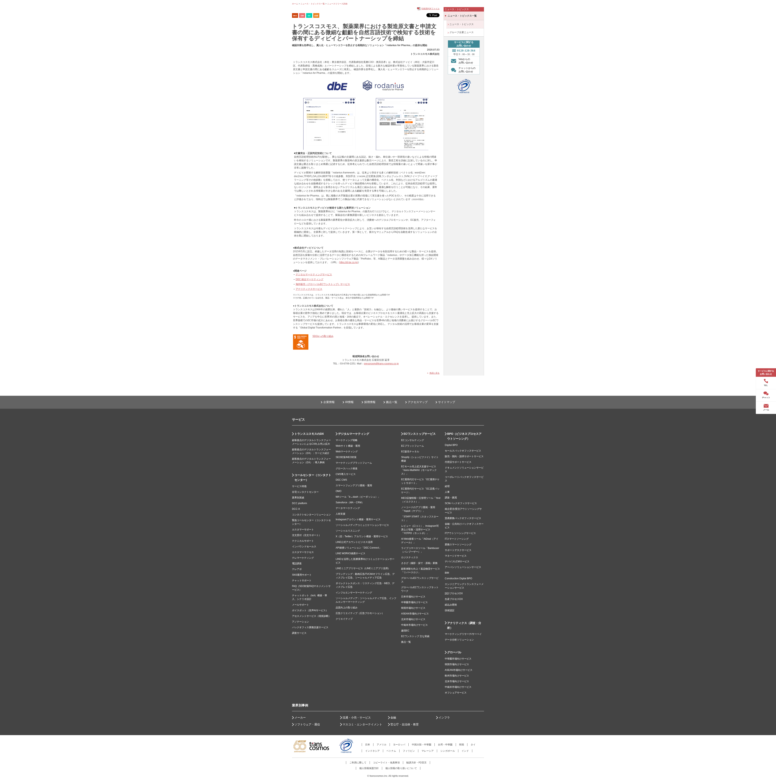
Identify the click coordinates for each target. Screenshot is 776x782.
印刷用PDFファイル (430, 8)
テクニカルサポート (303, 540)
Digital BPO (451, 445)
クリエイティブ (344, 618)
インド (465, 750)
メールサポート (300, 604)
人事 (447, 492)
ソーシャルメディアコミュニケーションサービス (362, 525)
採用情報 (369, 402)
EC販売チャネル (410, 451)
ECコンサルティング (412, 440)
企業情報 (329, 402)
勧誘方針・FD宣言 (416, 762)
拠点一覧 (391, 402)
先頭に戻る (434, 373)
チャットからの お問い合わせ (467, 70)
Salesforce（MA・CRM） (350, 502)
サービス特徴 (299, 486)
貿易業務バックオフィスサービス (463, 518)
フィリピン (409, 750)
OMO (338, 491)
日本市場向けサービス (413, 596)
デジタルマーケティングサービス (314, 274)
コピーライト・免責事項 (386, 762)
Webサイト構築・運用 (348, 445)
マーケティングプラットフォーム (354, 462)
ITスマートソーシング (457, 538)
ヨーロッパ (399, 744)
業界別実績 (298, 497)
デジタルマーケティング (353, 433)
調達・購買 (451, 497)
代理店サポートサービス (458, 462)
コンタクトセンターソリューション (311, 514)
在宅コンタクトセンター (305, 492)
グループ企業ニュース (461, 32)
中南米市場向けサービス (414, 625)
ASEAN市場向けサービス (415, 613)
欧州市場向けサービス (457, 675)
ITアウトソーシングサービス (460, 533)
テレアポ (297, 569)
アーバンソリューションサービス (463, 567)
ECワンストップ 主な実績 (415, 636)
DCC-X (296, 509)
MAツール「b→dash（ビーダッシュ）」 (358, 496)
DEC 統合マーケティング (309, 279)
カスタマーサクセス (303, 552)
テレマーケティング (303, 557)
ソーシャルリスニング (348, 530)
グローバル (454, 652)
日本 (367, 744)
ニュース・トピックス (461, 24)
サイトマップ (446, 402)
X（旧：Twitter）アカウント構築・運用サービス (362, 536)
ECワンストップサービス (420, 433)
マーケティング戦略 (346, 440)
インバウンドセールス (304, 546)
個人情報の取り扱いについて (401, 768)
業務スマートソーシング (458, 544)
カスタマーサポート (303, 529)
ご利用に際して (357, 762)
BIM (447, 572)
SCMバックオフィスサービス (461, 503)
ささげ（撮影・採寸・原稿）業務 (419, 563)
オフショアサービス (456, 692)
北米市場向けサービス (413, 619)
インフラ (444, 717)
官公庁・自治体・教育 (404, 724)
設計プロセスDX (454, 593)
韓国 (461, 744)
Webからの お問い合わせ (466, 61)
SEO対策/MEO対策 (346, 457)
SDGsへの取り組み (322, 336)
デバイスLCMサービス (457, 561)
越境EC (405, 630)
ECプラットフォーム (412, 445)
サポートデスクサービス (458, 550)
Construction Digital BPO (458, 578)
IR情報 (349, 402)
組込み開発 (451, 604)
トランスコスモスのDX (309, 433)
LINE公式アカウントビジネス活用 (354, 542)
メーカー (300, 717)
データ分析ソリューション (459, 639)
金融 (393, 717)
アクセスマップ (418, 402)
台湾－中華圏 (445, 744)
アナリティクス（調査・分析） (464, 625)
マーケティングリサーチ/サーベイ (463, 634)
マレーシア (428, 750)
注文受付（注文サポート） (306, 535)
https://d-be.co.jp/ (348, 262)
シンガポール (447, 750)
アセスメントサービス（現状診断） (311, 616)
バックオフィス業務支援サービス (310, 627)
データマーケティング (348, 508)
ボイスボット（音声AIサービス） (310, 610)
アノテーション (300, 621)
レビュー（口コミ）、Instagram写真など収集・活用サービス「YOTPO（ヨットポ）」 (420, 529)
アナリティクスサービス (309, 289)
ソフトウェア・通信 (307, 724)
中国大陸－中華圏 (421, 744)
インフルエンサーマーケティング (354, 592)
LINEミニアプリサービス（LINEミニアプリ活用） (363, 568)
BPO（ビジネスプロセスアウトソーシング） (464, 436)
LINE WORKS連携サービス (350, 553)
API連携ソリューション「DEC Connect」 (358, 547)
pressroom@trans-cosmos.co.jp (381, 363)
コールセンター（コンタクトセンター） (312, 477)
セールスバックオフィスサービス (463, 450)
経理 (447, 486)
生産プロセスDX (454, 599)
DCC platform (299, 503)
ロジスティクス (409, 557)
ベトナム (391, 750)
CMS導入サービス (346, 474)
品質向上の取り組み (346, 607)
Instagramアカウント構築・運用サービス (358, 519)
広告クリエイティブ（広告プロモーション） (360, 613)
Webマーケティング (347, 451)
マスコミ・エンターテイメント (362, 724)
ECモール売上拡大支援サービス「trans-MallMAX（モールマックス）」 (419, 470)
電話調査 (297, 563)
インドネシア (372, 750)
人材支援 (340, 513)
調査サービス (299, 633)
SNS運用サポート (302, 574)
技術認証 (449, 610)
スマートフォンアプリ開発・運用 (354, 485)
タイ (473, 744)
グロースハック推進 (346, 468)
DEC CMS (341, 479)
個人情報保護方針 (369, 768)
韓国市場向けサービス (413, 608)
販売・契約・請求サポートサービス (464, 456)
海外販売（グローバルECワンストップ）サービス (323, 284)
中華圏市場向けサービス (414, 602)
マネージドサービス (456, 555)
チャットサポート (301, 580)
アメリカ (381, 744)
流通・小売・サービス (357, 717)
